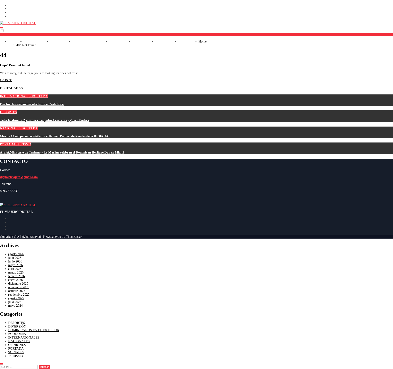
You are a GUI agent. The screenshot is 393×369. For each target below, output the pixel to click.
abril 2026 (14, 268)
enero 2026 (15, 280)
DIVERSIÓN (144, 41)
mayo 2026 (15, 265)
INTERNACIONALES (90, 41)
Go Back (6, 80)
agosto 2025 (16, 298)
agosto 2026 (16, 254)
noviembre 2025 (18, 287)
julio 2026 (14, 257)
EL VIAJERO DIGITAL (16, 211)
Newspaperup (52, 236)
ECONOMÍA (121, 41)
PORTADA (40, 96)
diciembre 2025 (18, 283)
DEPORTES (61, 41)
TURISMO (188, 41)
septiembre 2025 (18, 294)
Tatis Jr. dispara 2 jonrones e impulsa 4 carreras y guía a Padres (44, 120)
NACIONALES (37, 41)
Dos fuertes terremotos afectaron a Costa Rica (32, 104)
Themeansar (73, 236)
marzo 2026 (16, 272)
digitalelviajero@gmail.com (19, 177)
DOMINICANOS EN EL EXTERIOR (33, 330)
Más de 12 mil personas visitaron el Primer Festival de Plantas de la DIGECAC (55, 136)
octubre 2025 (16, 291)
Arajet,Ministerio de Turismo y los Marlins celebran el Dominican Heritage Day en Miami (62, 152)
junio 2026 (15, 261)
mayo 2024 (15, 305)
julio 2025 (14, 302)
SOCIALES (16, 352)
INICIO (16, 41)
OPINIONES (167, 41)
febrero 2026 (16, 276)
